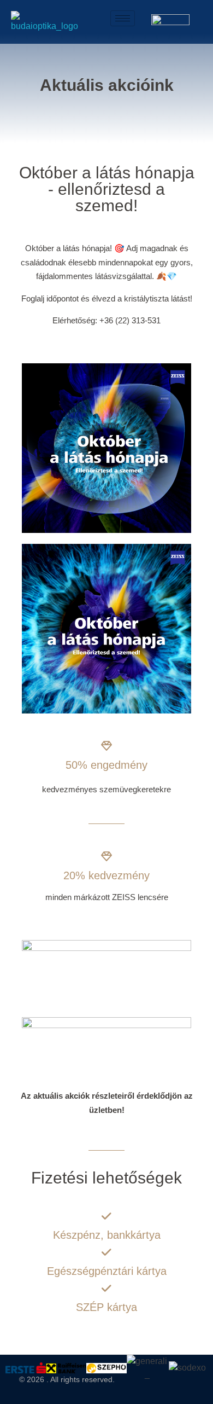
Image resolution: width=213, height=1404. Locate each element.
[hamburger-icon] (122, 18)
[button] (16, 1367)
